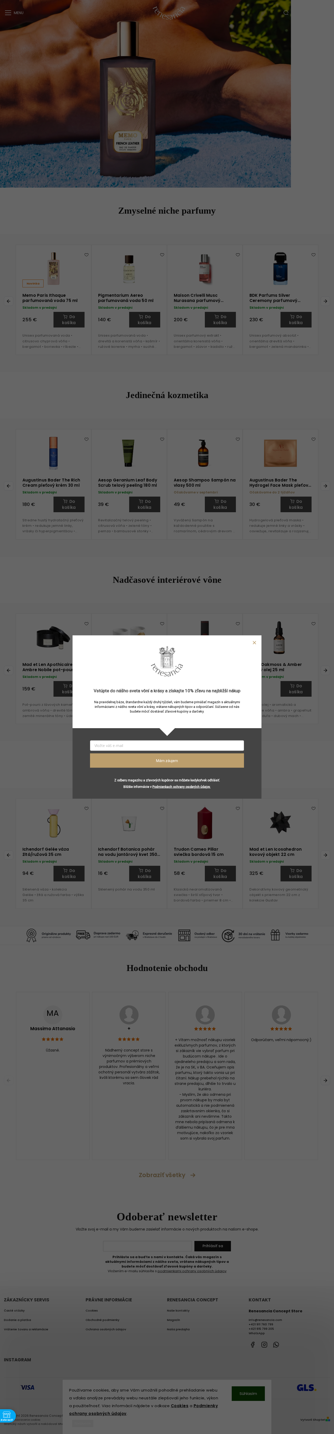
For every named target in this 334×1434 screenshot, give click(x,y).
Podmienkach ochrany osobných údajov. (181, 787)
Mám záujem (167, 760)
